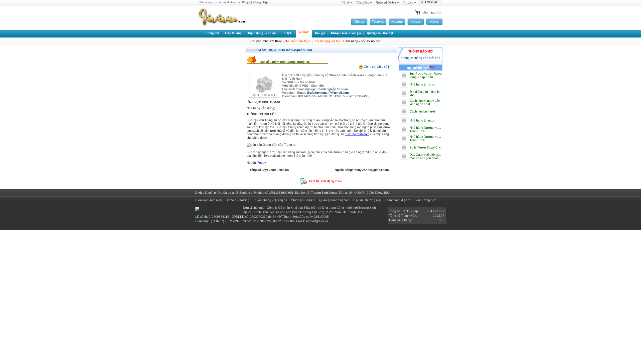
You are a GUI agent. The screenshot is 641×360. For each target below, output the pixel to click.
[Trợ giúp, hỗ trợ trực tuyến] (430, 2)
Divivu (359, 22)
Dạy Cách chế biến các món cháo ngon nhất (425, 156)
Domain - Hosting (237, 200)
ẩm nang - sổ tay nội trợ (362, 41)
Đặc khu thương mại (367, 200)
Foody (261, 162)
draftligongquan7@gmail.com (328, 92)
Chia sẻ (382, 66)
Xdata (415, 22)
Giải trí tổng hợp (425, 200)
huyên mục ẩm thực (266, 41)
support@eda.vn (316, 221)
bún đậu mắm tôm (357, 134)
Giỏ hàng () (431, 12)
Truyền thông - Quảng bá (270, 200)
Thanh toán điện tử (398, 200)
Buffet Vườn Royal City (425, 147)
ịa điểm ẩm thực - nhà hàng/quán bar (313, 41)
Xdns (434, 22)
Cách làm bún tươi (422, 111)
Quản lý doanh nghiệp (334, 200)
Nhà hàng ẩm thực (422, 84)
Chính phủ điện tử (303, 200)
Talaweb (378, 22)
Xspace (397, 22)
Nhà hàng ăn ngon (422, 120)
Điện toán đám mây (208, 200)
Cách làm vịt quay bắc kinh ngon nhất (425, 102)
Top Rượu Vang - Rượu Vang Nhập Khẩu (426, 75)
